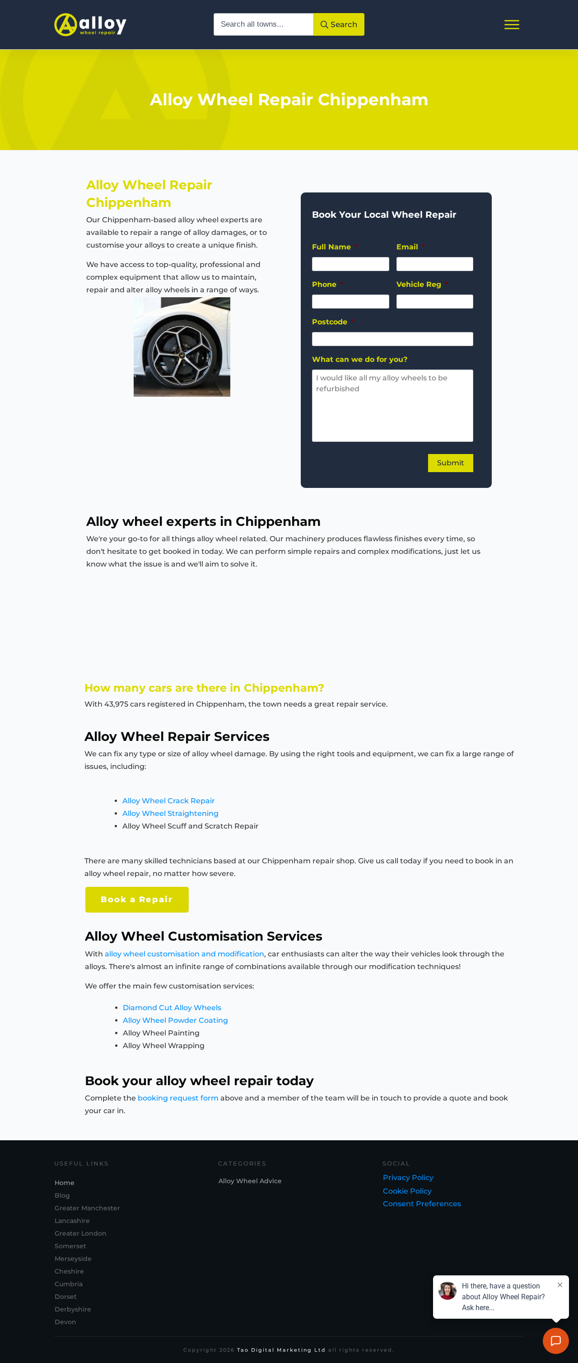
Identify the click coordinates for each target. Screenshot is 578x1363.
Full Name (335, 247)
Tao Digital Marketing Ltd (281, 1350)
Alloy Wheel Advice (250, 1181)
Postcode (333, 322)
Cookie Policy (407, 1191)
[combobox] (264, 24)
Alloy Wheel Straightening (170, 813)
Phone (327, 284)
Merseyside (73, 1259)
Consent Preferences (422, 1203)
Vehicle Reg (422, 284)
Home (65, 1183)
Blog (62, 1195)
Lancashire (72, 1221)
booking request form (178, 1098)
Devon (65, 1322)
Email (410, 247)
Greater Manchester (87, 1208)
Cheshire (69, 1271)
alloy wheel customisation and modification (184, 954)
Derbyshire (73, 1309)
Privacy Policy (408, 1177)
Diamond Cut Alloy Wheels (172, 1007)
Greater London (81, 1233)
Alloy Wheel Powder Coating (175, 1020)
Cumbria (69, 1284)
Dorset (66, 1297)
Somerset (70, 1246)
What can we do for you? (359, 359)
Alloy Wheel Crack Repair (168, 800)
